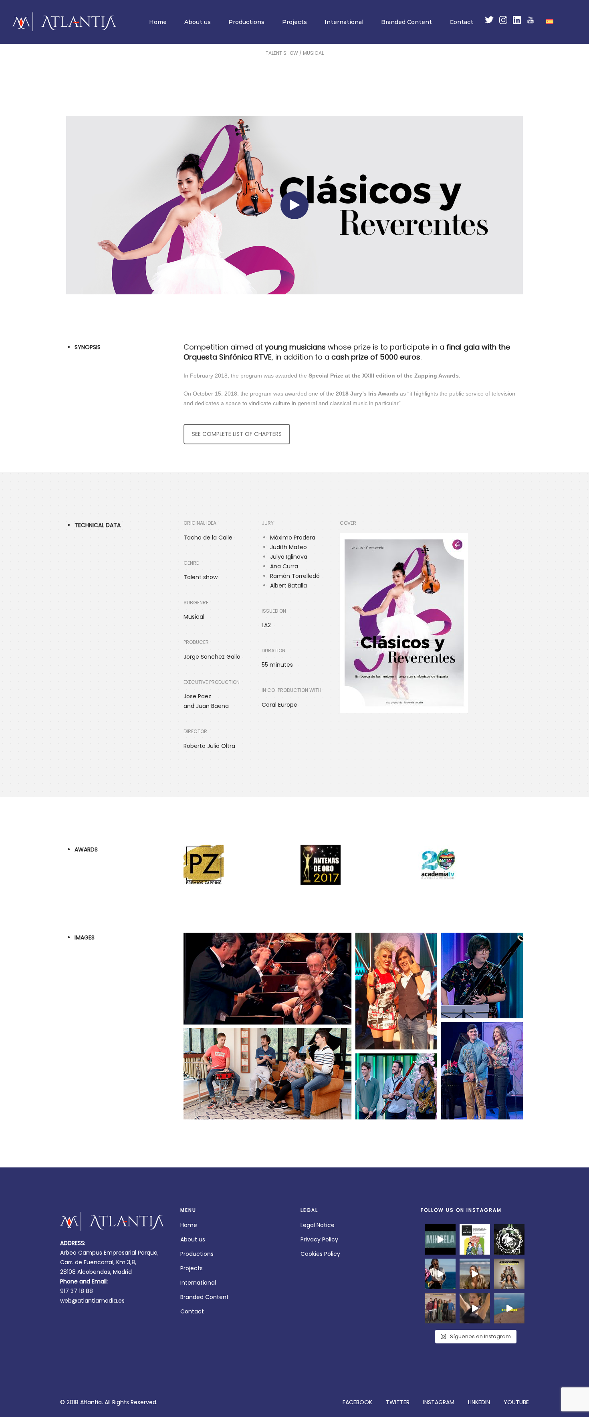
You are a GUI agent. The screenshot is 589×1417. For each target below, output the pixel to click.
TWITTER (397, 1402)
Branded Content (406, 22)
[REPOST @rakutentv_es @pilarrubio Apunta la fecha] (509, 1308)
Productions (246, 22)
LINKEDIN (479, 1402)
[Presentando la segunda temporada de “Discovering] (440, 1308)
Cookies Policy (320, 1254)
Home (158, 22)
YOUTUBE (516, 1402)
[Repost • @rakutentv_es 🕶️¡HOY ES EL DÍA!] (509, 1274)
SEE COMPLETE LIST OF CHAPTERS (237, 434)
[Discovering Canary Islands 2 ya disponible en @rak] (440, 1274)
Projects (294, 22)
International (344, 22)
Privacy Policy (319, 1239)
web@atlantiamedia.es (92, 1301)
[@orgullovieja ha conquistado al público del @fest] (475, 1239)
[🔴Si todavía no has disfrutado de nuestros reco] (509, 1239)
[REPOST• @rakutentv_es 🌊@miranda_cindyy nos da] (475, 1274)
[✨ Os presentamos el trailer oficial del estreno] (440, 1239)
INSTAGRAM (438, 1402)
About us (197, 22)
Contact (461, 22)
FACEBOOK (357, 1402)
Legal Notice (318, 1225)
